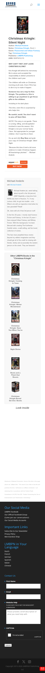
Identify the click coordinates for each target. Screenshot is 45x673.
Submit (8, 645)
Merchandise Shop (12, 537)
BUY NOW (17, 166)
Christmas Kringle (22, 48)
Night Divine (15, 349)
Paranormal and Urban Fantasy (27, 51)
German (8, 557)
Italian (7, 563)
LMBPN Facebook (12, 512)
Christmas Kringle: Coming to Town (15, 281)
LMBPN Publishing (25, 56)
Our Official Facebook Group (16, 514)
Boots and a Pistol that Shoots (15, 375)
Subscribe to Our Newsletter (16, 531)
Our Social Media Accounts (15, 520)
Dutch (7, 551)
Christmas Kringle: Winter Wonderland (15, 304)
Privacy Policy (10, 534)
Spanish (8, 560)
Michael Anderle (21, 46)
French (7, 554)
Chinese (8, 565)
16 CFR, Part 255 (17, 494)
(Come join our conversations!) (17, 517)
